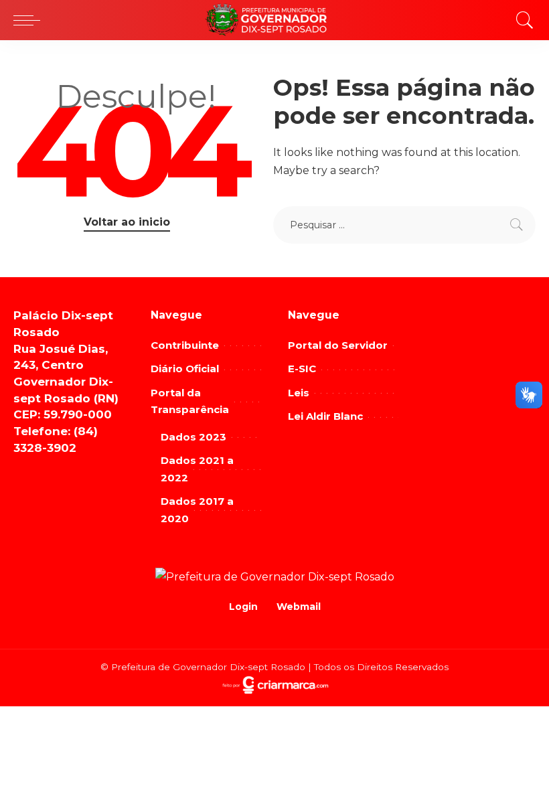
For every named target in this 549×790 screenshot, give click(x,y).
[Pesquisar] (521, 20)
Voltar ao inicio (127, 222)
